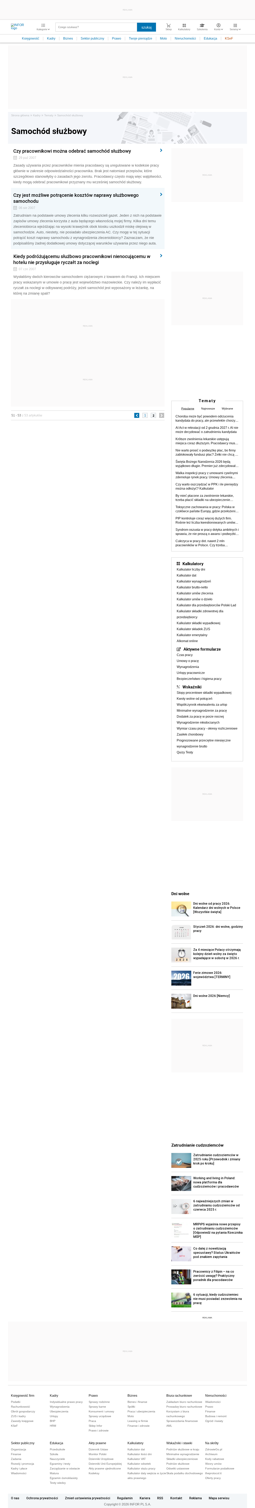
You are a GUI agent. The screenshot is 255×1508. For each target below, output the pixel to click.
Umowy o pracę (188, 661)
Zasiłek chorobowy (190, 734)
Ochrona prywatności (42, 1498)
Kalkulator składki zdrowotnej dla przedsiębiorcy (200, 614)
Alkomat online (187, 641)
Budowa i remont (216, 1416)
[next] (161, 415)
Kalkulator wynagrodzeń (194, 581)
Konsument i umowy (101, 1411)
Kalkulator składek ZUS (193, 629)
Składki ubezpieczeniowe (182, 1458)
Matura (54, 1473)
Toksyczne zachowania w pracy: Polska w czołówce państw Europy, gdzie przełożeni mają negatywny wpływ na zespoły (205, 509)
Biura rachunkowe (179, 1395)
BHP (52, 1421)
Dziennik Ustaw (98, 1449)
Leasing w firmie (138, 1421)
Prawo (116, 38)
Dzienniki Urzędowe (101, 1458)
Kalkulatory (192, 563)
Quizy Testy (185, 752)
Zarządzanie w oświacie (65, 1468)
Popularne (187, 408)
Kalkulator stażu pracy (141, 1468)
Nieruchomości (185, 38)
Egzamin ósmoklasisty (64, 1478)
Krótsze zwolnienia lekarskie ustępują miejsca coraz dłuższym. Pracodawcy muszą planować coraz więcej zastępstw (207, 441)
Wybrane (227, 408)
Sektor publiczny (92, 38)
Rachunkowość (20, 1406)
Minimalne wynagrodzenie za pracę (202, 710)
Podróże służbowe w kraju (182, 1449)
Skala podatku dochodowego (184, 1473)
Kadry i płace (19, 1468)
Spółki (131, 1406)
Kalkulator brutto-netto (192, 587)
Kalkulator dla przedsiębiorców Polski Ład (206, 605)
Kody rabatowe (214, 1458)
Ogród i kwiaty (214, 1421)
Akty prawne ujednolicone (105, 1468)
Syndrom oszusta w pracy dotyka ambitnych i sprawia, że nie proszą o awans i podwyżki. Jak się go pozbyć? (207, 532)
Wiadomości (213, 1401)
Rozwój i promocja (22, 1463)
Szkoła (54, 1454)
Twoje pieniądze (140, 38)
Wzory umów (213, 1463)
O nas (15, 1498)
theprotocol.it (213, 1473)
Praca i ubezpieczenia (141, 1411)
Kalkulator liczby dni (191, 569)
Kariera (145, 1498)
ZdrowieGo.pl (213, 1449)
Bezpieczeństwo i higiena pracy (199, 678)
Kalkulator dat (186, 575)
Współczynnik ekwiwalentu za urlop (202, 704)
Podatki (15, 1401)
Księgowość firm (22, 1395)
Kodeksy (94, 1473)
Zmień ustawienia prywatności (87, 1498)
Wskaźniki (191, 687)
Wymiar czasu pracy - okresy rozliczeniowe (207, 728)
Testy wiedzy (58, 1482)
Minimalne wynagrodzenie (182, 1454)
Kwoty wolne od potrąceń (194, 698)
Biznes (68, 38)
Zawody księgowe (22, 1421)
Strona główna (20, 115)
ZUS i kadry (18, 1416)
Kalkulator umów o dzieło (194, 599)
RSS (160, 1498)
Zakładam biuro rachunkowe (184, 1401)
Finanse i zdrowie (139, 1425)
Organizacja (18, 1449)
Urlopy (54, 1416)
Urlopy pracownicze (191, 672)
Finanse (210, 1411)
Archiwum (211, 1454)
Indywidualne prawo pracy (66, 1401)
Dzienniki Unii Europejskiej (105, 1463)
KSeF (229, 38)
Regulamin (125, 1498)
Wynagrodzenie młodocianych (198, 722)
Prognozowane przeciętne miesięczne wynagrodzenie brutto (204, 743)
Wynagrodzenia (188, 667)
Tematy (48, 115)
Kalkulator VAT (137, 1458)
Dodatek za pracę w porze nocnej (200, 716)
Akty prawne (97, 1443)
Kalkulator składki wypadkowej (198, 623)
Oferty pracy (213, 1478)
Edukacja (210, 38)
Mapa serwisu (219, 1498)
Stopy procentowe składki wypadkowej (204, 692)
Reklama (195, 1498)
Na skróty (212, 1443)
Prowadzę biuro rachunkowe (184, 1406)
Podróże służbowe (177, 1463)
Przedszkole (57, 1449)
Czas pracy (185, 655)
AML (169, 1425)
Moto (163, 38)
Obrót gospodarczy (23, 1411)
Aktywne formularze (202, 649)
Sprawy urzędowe (100, 1416)
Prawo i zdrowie (99, 1430)
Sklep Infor (95, 1425)
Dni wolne (180, 893)
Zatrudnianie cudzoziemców (197, 1145)
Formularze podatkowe (219, 1468)
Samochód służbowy (70, 115)
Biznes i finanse (137, 1401)
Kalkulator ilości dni (140, 1454)
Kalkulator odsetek (139, 1463)
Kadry (51, 38)
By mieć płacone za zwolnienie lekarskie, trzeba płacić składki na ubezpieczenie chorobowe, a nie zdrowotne (205, 498)
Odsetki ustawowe (177, 1468)
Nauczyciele (57, 1458)
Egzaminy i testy (60, 1463)
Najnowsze (208, 408)
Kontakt (176, 1498)
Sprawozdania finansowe (182, 1421)
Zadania (16, 1458)
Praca (92, 1421)
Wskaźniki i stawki (179, 1443)
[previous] (136, 415)
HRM (53, 1425)
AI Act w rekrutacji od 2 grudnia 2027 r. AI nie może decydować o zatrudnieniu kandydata (207, 430)
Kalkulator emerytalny (192, 635)
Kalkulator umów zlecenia (195, 593)
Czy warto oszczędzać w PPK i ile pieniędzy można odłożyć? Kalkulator (207, 486)
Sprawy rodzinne (99, 1401)
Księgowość (30, 38)
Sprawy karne (97, 1406)
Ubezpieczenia (59, 1411)
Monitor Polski (97, 1454)
